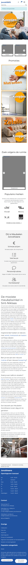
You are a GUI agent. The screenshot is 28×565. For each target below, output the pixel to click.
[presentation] (4, 50)
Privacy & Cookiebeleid (7, 537)
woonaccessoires (11, 348)
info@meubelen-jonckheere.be (13, 511)
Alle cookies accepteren (21, 561)
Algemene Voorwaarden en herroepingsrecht (13, 539)
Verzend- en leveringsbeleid (8, 542)
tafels (16, 354)
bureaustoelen (18, 397)
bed (12, 320)
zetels (12, 318)
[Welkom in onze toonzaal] (14, 447)
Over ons (3, 530)
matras (3, 360)
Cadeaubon (4, 528)
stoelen (22, 354)
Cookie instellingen (7, 560)
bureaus (3, 397)
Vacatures (3, 532)
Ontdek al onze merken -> (14, 223)
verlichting (4, 348)
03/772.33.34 (6, 510)
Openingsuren (5, 535)
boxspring (22, 360)
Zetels (2, 549)
